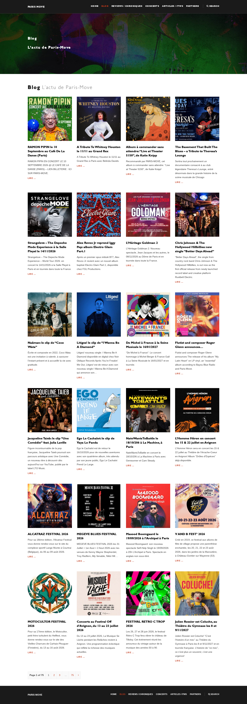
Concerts (152, 6)
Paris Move (36, 6)
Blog (105, 6)
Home (95, 6)
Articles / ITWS (172, 6)
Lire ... (32, 178)
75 (72, 675)
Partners (192, 6)
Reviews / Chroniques (127, 6)
